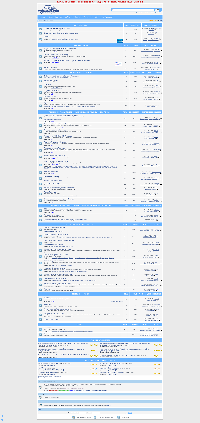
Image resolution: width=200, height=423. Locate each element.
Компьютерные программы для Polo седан (59, 199)
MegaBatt (156, 269)
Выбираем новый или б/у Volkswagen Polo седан (61, 76)
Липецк (84, 237)
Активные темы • (149, 13)
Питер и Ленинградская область (94, 390)
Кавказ (86, 331)
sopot (39, 368)
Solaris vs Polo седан (56, 87)
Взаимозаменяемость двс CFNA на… (150, 230)
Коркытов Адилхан (157, 28)
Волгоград (63, 265)
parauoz (157, 105)
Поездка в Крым (150, 310)
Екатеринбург (60, 271)
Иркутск (72, 280)
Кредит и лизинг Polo (51, 91)
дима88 (156, 62)
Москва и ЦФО (55, 331)
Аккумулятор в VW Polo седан (150, 165)
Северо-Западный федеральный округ (57, 249)
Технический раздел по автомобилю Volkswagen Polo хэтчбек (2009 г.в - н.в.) (80, 205)
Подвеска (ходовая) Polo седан (55, 142)
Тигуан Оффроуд (117, 372)
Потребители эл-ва (82, 166)
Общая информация (80, 45)
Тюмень (54, 271)
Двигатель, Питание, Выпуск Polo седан (58, 124)
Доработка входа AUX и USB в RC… (150, 173)
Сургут (76, 271)
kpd (53, 51)
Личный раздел (106, 17)
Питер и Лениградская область (70, 39)
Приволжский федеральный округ (56, 255)
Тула (57, 237)
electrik (101, 349)
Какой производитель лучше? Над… (150, 119)
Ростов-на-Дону (56, 265)
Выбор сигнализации (150, 189)
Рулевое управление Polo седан (55, 130)
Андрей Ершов (103, 368)
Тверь (53, 237)
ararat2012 (156, 242)
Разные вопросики (151, 220)
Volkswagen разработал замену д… (150, 57)
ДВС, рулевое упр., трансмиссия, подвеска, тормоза (62, 209)
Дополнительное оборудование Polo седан (59, 188)
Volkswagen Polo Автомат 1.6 (151, 40)
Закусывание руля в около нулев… (150, 132)
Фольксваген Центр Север (54, 370)
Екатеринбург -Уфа (150, 270)
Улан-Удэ (90, 280)
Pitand (156, 274)
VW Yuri (156, 193)
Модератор (72, 390)
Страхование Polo (50, 97)
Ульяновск (82, 258)
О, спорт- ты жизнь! (151, 300)
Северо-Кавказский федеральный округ (58, 274)
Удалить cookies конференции (45, 376)
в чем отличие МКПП (150, 138)
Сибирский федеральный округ (55, 278)
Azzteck (156, 164)
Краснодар (69, 265)
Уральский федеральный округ (55, 268)
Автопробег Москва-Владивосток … (150, 51)
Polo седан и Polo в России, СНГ (79, 224)
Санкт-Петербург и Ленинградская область (59, 240)
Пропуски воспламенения (151, 211)
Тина (156, 117)
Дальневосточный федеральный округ (57, 283)
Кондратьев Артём (156, 67)
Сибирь (81, 331)
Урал (77, 331)
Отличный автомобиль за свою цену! (65, 354)
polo (52, 94)
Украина (47, 289)
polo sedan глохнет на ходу (151, 77)
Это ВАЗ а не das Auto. (119, 355)
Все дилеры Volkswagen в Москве (53, 231)
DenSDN (156, 49)
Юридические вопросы (52, 103)
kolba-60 (157, 32)
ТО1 (42, 368)
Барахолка (47, 328)
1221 (156, 219)
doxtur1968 (156, 250)
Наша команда (57, 376)
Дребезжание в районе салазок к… (150, 179)
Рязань (64, 237)
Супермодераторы (64, 390)
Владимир (109, 237)
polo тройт (151, 30)
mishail (157, 309)
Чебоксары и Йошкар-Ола (92, 258)
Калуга (93, 237)
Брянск (79, 237)
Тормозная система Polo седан (55, 148)
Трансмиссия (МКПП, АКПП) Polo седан (58, 136)
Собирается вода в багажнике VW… (150, 184)
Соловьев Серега (42, 349)
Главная (42, 17)
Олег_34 (108, 405)
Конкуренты (48, 85)
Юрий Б (157, 85)
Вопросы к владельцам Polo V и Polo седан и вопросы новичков (67, 61)
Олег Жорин (41, 372)
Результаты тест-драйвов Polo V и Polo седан (60, 49)
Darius (156, 215)
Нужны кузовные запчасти (151, 320)
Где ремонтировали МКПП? (150, 257)
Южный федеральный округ (54, 261)
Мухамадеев (157, 91)
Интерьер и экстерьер (52, 215)
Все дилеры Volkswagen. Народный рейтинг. (56, 38)
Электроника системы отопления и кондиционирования (66, 167)
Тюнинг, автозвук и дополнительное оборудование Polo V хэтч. (66, 219)
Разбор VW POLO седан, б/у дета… (149, 335)
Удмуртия (76, 258)
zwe (56, 164)
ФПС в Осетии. (150, 275)
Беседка (47, 297)
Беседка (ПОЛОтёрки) (80, 294)
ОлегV (52, 121)
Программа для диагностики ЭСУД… (150, 201)
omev (157, 80)
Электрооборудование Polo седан (56, 161)
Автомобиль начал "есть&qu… (150, 126)
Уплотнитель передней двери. (151, 87)
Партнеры (47, 36)
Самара (54, 258)
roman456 (156, 76)
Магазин (87, 17)
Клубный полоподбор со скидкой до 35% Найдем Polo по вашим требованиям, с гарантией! (100, 2)
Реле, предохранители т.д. (69, 166)
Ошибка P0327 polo (150, 69)
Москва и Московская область (55, 228)
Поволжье (70, 331)
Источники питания (57, 166)
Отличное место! (51, 372)
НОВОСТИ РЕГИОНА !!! (149, 237)
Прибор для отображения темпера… (149, 280)
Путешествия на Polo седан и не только (58, 309)
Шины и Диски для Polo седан (54, 155)
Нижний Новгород (64, 258)
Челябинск (67, 271)
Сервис (77, 17)
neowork (156, 278)
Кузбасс (82, 280)
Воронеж (88, 237)
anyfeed (63, 127)
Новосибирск (55, 280)
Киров (106, 258)
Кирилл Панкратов (42, 363)
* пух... (101, 343)
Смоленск (69, 237)
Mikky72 (156, 156)
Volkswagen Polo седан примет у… (151, 306)
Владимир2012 (157, 304)
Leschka (156, 200)
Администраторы (53, 390)
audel (53, 164)
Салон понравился (114, 368)
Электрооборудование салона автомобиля (93, 167)
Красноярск (66, 280)
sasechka (156, 143)
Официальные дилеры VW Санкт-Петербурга (63, 246)
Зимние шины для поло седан (150, 157)
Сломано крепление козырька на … (150, 63)
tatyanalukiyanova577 (105, 372)
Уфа (57, 258)
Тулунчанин (157, 38)
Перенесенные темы (51, 319)
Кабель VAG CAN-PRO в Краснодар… (150, 263)
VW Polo (68, 17)
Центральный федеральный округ (56, 234)
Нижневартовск (83, 271)
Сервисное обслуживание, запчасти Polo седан (61, 115)
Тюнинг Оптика (150, 194)
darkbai (156, 124)
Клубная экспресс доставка (54, 313)
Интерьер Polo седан (51, 176)
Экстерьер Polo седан (51, 183)
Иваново (74, 237)
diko (157, 314)
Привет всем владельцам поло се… (149, 285)
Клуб (95, 17)
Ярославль (99, 237)
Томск (86, 280)
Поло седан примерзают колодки (150, 151)
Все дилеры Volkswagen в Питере (53, 244)
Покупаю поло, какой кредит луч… (151, 93)
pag (156, 235)
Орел (60, 237)
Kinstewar (156, 177)
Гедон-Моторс (50, 365)
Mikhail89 (156, 210)
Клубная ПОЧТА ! (150, 315)
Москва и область (56, 39)
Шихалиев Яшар (156, 172)
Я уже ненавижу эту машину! (150, 144)
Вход (160, 20)
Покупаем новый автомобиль (80, 72)
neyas (39, 343)
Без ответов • (140, 13)
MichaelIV (155, 284)
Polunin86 (155, 334)
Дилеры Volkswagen (51, 80)
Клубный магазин (50, 334)
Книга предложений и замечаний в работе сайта (61, 33)
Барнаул (76, 280)
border (101, 355)
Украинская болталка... (150, 290)
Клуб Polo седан (80, 25)
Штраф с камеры (150, 106)
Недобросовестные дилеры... (150, 81)
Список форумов (55, 17)
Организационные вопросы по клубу (57, 28)
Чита (95, 280)
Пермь (72, 271)
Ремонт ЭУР (151, 34)
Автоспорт (47, 304)
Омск (60, 280)
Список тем (158, 13)
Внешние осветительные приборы (97, 166)
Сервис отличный (115, 363)
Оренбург (111, 258)
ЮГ (75, 331)
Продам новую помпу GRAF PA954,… (150, 330)
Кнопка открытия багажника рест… (150, 216)
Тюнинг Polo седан (50, 192)
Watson (156, 187)
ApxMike (157, 97)
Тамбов (104, 237)
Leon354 (157, 318)
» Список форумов (48, 20)
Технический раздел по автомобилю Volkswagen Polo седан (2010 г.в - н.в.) (80, 112)
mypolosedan (156, 55)
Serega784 (40, 354)
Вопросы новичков (50, 67)
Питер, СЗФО (63, 331)
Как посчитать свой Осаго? (150, 99)
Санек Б (156, 229)
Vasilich (56, 51)
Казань (71, 258)
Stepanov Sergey (156, 149)
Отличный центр (54, 363)
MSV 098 (156, 131)
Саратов (102, 258)
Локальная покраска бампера (150, 244)
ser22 (156, 262)
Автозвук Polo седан (51, 171)
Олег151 (156, 255)
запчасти (149, 251)
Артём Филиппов (104, 363)
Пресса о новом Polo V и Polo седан (56, 55)
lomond (156, 328)
